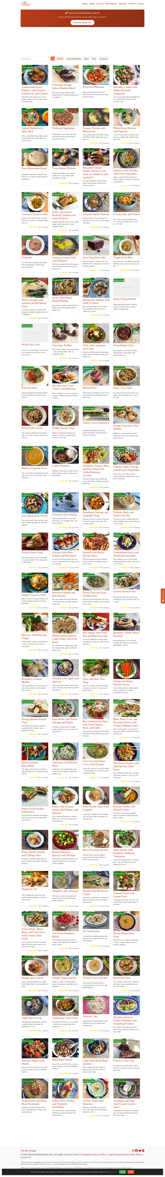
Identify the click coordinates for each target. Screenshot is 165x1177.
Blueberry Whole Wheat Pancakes (126, 634)
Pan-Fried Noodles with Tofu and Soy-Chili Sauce (126, 766)
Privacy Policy (100, 1154)
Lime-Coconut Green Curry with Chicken (94, 762)
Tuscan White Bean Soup (123, 934)
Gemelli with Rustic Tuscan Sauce (93, 553)
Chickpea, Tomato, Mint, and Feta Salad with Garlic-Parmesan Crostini (96, 470)
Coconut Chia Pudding (64, 514)
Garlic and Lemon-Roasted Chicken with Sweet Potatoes (64, 215)
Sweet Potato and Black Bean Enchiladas (34, 1102)
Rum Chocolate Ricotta (95, 849)
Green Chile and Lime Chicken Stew (94, 594)
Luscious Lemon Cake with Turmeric (64, 258)
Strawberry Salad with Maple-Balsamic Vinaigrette (125, 90)
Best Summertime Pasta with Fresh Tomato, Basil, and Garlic (95, 724)
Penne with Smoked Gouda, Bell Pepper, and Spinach (65, 810)
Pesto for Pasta (29, 387)
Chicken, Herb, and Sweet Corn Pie (123, 513)
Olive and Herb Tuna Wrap (94, 680)
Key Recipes (103, 59)
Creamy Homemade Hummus (93, 1102)
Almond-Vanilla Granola (96, 214)
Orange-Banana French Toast (34, 720)
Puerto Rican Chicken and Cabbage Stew (33, 853)
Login (141, 3)
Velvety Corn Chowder (95, 977)
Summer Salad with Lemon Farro (123, 894)
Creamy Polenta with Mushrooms (94, 129)
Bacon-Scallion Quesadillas (30, 763)
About (92, 3)
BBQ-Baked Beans (62, 1059)
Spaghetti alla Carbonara (65, 891)
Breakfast (60, 59)
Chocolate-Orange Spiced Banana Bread (63, 86)
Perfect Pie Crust (31, 344)
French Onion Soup (32, 552)
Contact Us (26, 1157)
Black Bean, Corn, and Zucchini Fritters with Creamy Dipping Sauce (125, 722)
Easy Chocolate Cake (94, 257)
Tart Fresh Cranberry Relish (63, 934)
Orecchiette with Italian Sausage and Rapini (64, 720)
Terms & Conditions (82, 1154)
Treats (94, 59)
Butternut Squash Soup (34, 468)
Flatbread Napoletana (63, 128)
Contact (132, 3)
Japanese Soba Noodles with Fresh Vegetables (125, 171)
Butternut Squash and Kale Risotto (63, 594)
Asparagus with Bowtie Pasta (64, 763)
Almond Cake (90, 1016)
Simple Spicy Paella (32, 977)
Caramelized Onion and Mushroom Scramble (126, 553)
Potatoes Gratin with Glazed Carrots (124, 807)
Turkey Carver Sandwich (96, 422)
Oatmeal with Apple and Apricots (65, 679)
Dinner (86, 59)
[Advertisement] (78, 42)
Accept (122, 1172)
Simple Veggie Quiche (64, 977)
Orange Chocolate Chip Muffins (125, 427)
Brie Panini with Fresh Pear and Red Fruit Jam (95, 634)
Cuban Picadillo (60, 465)
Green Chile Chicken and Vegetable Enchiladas (63, 1104)
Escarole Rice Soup (32, 428)
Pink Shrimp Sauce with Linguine (96, 807)
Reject (131, 1172)
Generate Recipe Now (82, 22)
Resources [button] (111, 3)
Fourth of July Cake (123, 1060)
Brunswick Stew (122, 977)
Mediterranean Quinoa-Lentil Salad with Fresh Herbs (64, 639)
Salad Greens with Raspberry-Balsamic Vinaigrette (124, 853)
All (53, 59)
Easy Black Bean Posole (34, 515)
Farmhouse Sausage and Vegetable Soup (95, 513)
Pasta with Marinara (93, 87)
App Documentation (117, 1154)
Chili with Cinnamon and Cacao (94, 346)
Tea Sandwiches (91, 931)
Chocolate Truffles (62, 345)
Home (84, 3)
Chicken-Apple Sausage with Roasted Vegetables (126, 468)
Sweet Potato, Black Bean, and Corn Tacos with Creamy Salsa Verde (33, 933)
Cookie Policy (135, 1154)
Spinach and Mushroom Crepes (95, 892)
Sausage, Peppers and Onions (33, 1062)
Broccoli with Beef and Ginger (34, 636)
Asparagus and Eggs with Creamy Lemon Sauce (124, 1104)
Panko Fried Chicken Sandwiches (33, 810)
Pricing (122, 3)
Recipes (100, 3)
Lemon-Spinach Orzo (124, 591)
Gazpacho (27, 257)
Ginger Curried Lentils (34, 594)
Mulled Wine (90, 387)
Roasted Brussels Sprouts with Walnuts (63, 853)
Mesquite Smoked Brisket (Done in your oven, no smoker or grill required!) (95, 172)
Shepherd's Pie (29, 889)
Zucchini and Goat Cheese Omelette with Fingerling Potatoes (125, 1020)
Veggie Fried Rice (123, 257)
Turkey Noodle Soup (63, 428)
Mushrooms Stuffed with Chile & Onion (96, 301)
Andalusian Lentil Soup (65, 1018)
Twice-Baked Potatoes (64, 168)
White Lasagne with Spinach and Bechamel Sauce (34, 303)
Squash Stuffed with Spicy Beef (32, 129)
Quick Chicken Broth (124, 299)
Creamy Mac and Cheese (126, 214)
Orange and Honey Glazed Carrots (123, 682)
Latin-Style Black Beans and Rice (96, 1062)
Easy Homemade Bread (34, 168)
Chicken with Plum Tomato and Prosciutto (64, 553)
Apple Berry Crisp (32, 1018)
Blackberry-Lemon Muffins (32, 680)
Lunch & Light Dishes (74, 59)
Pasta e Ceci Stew (122, 387)
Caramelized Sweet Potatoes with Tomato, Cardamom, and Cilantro (35, 90)
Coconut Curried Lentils (35, 214)
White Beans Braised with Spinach (124, 129)
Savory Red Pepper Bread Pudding (62, 299)
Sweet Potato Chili (123, 345)
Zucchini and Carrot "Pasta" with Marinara (64, 387)
